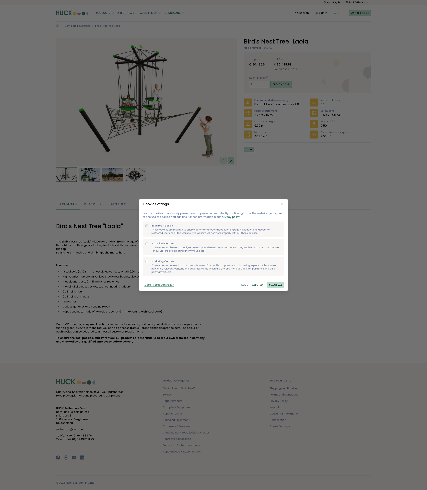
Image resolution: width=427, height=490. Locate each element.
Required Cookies (162, 225)
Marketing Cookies (162, 261)
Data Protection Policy (159, 285)
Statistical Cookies (162, 243)
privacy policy (231, 217)
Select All (275, 284)
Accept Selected (252, 284)
